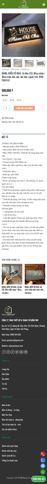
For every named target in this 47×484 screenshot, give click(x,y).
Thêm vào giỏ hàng (24, 108)
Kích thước (5, 95)
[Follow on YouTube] (26, 352)
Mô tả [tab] (5, 137)
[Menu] (3, 4)
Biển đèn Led (25, 69)
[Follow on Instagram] (8, 352)
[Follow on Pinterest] (21, 352)
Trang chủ (5, 69)
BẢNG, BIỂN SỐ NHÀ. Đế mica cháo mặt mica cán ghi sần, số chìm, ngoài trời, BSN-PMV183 (34, 288)
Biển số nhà (15, 69)
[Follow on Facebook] (4, 352)
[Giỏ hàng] (43, 4)
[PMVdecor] (23, 4)
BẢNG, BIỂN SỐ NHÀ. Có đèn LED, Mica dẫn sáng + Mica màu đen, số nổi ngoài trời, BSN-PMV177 (12, 288)
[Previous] (5, 35)
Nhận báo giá (38, 478)
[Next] (41, 35)
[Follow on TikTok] (13, 352)
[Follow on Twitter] (17, 352)
